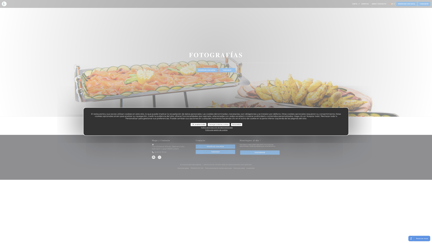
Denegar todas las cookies (218, 124)
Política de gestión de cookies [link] (216, 130)
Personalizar (236, 124)
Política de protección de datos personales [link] (217, 127)
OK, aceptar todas (198, 124)
